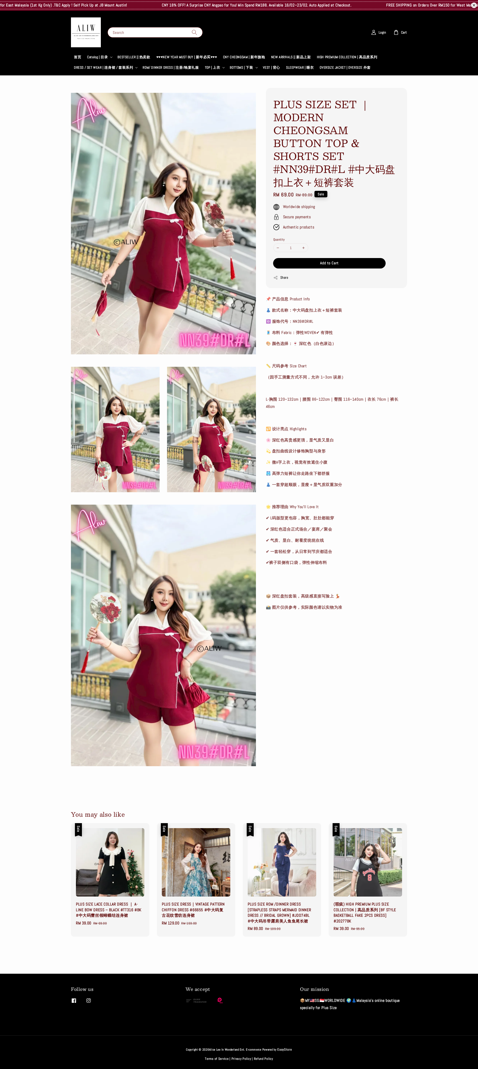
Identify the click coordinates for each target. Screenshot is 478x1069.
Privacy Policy (241, 1059)
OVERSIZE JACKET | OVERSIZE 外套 (345, 67)
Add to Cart (329, 263)
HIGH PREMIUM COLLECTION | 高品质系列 (347, 57)
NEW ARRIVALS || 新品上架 (291, 57)
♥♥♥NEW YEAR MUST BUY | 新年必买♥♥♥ (186, 57)
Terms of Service (217, 1059)
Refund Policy (263, 1059)
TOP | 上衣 (212, 67)
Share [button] (284, 277)
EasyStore (284, 1049)
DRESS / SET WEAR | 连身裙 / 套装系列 (103, 67)
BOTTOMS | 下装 (241, 67)
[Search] (194, 32)
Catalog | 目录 (97, 57)
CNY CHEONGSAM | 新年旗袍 (244, 57)
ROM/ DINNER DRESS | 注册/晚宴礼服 (171, 67)
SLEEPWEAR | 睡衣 (300, 67)
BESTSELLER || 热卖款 (134, 57)
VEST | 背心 (271, 67)
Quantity (279, 239)
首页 (77, 57)
